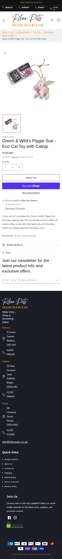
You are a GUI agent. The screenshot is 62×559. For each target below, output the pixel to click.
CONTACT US (9, 468)
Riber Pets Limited (26, 555)
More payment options (31, 193)
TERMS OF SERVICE (11, 482)
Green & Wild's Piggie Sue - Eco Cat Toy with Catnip (24, 39)
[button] (3, 20)
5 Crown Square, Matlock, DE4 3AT (11, 338)
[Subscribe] (56, 280)
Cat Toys (36, 32)
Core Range (48, 32)
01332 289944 (25, 7)
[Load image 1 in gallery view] (12, 124)
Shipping (14, 157)
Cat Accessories (23, 32)
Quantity (5, 162)
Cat (11, 32)
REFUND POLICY (10, 477)
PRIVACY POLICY (10, 486)
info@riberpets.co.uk (55, 8)
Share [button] (8, 253)
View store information (15, 208)
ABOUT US (8, 464)
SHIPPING (8, 473)
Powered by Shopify (42, 555)
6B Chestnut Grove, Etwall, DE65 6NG (12, 416)
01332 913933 (11, 432)
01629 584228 (8, 7)
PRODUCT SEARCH (11, 459)
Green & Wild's (8, 35)
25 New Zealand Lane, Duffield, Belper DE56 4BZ (12, 376)
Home (4, 32)
